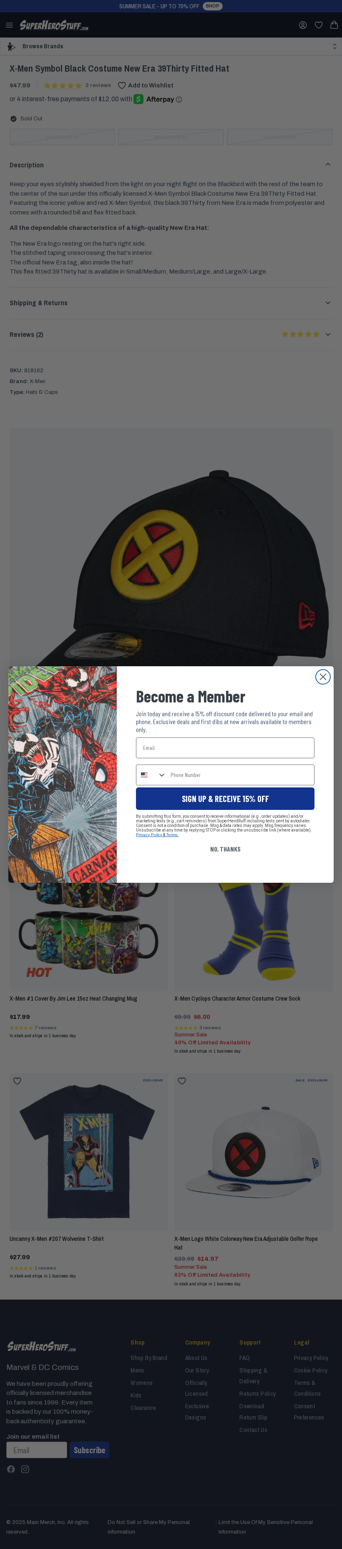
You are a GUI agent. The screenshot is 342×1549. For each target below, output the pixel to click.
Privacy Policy (149, 834)
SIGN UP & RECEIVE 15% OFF (225, 799)
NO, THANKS (225, 849)
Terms (171, 834)
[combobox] (151, 775)
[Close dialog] (323, 677)
